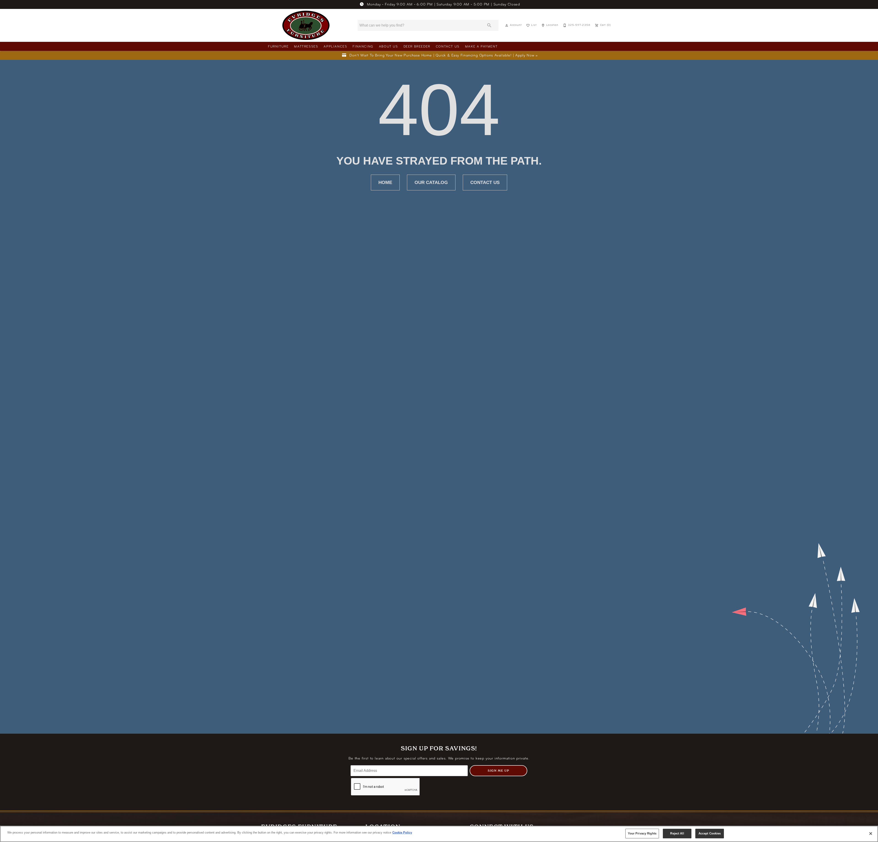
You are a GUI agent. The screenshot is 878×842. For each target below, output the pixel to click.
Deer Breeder (417, 46)
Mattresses (306, 46)
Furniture (278, 46)
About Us (388, 46)
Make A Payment (481, 46)
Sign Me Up (498, 771)
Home (385, 182)
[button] (506, 25)
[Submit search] (489, 25)
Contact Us (448, 46)
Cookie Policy (402, 832)
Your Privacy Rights (642, 833)
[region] (439, 834)
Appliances (335, 46)
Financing (363, 46)
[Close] (871, 834)
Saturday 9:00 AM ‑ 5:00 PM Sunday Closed (443, 4)
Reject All (677, 833)
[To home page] (305, 25)
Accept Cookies (710, 833)
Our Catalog (431, 182)
